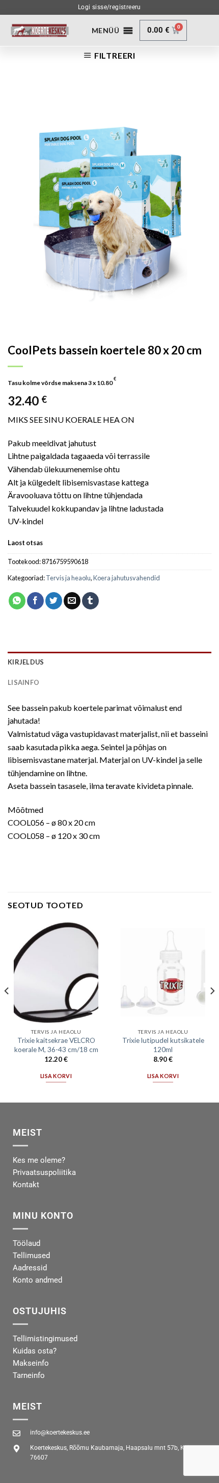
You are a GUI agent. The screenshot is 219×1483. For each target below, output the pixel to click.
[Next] (212, 1011)
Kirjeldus (26, 662)
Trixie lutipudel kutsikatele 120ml (163, 1045)
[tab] (109, 662)
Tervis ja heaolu (68, 578)
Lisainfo (23, 682)
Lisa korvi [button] (56, 1075)
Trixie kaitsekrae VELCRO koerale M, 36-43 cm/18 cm (56, 1045)
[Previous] (7, 1011)
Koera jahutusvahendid (126, 578)
